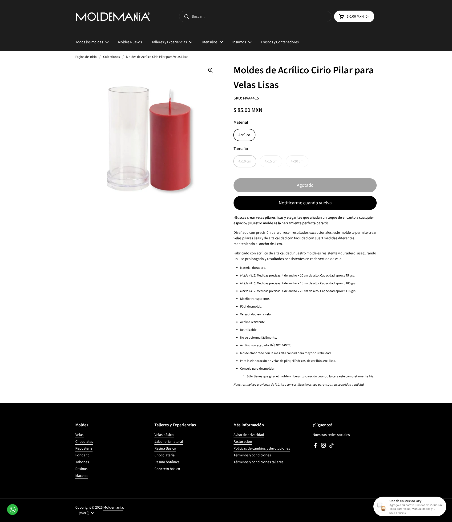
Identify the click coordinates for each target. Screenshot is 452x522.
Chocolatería (164, 455)
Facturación (243, 441)
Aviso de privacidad (249, 434)
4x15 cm (271, 161)
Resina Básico (165, 448)
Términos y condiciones (252, 455)
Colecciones (111, 57)
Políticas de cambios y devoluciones (262, 448)
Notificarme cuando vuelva (305, 203)
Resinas (81, 468)
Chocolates (84, 441)
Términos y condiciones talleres (258, 462)
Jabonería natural (168, 441)
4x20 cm (297, 161)
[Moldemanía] (113, 16)
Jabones (82, 462)
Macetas (81, 475)
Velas (79, 434)
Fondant (82, 455)
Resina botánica (167, 462)
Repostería (84, 448)
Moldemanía (113, 507)
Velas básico (164, 434)
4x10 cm (244, 161)
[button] (354, 16)
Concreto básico (167, 468)
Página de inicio (86, 57)
